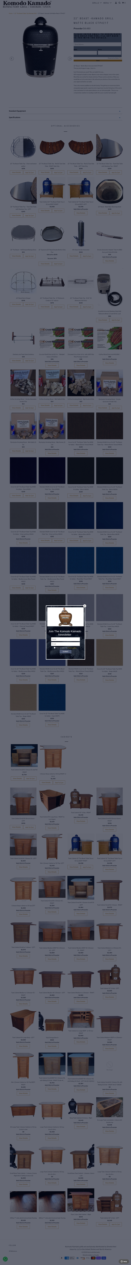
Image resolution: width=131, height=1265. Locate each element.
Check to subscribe (62, 648)
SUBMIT (65, 652)
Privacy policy (72, 648)
